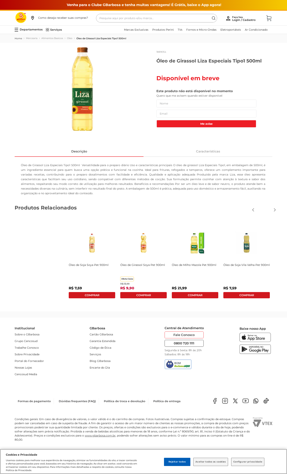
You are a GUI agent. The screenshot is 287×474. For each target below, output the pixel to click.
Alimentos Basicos (52, 38)
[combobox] (156, 18)
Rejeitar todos (177, 461)
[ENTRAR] (244, 18)
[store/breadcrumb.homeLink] (18, 38)
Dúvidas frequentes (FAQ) (77, 401)
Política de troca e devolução (124, 401)
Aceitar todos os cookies (210, 461)
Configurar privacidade (247, 461)
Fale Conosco (184, 335)
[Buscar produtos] (213, 18)
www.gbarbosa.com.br (100, 435)
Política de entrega (167, 401)
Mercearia (31, 38)
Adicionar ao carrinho (92, 295)
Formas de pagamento (34, 401)
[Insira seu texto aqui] (256, 401)
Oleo (69, 38)
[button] (59, 17)
